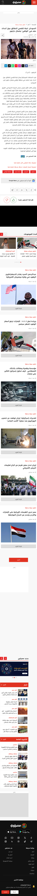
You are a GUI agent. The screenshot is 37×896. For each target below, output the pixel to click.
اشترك (5, 892)
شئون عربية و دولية (20, 25)
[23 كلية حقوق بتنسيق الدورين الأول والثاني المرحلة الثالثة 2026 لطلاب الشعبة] (22, 756)
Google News (13, 180)
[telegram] (31, 841)
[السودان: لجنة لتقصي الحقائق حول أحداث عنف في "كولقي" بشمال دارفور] (31, 190)
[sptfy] (18, 841)
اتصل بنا (10, 855)
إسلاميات (31, 873)
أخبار (29, 25)
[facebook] (31, 837)
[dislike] (7, 200)
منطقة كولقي (7, 172)
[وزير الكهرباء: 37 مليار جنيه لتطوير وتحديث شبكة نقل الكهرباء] (22, 729)
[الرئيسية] (19, 2)
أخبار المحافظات (13, 718)
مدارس (15, 745)
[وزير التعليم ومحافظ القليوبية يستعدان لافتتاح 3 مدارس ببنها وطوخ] (22, 747)
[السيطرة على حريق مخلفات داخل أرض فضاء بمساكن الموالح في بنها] (22, 720)
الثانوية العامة (21, 739)
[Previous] (5, 234)
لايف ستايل (31, 861)
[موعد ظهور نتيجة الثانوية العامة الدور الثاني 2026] (22, 774)
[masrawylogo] (18, 825)
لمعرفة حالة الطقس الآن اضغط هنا (25, 163)
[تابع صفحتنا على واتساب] (12, 65)
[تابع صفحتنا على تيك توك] (9, 65)
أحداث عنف (17, 172)
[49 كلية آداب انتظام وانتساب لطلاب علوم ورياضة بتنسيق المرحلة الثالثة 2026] (22, 765)
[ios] (12, 832)
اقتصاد (32, 855)
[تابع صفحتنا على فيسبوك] (26, 65)
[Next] (1, 234)
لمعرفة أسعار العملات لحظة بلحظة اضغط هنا (22, 167)
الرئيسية (34, 25)
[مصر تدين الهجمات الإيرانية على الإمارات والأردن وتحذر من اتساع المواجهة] (18, 533)
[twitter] (25, 837)
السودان (26, 172)
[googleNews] (6, 841)
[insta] (18, 837)
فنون (32, 867)
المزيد (18, 560)
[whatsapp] (6, 837)
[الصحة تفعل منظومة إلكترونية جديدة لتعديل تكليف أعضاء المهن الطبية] (22, 701)
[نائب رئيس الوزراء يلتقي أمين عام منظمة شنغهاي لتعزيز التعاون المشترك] (22, 692)
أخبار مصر (14, 690)
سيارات (32, 870)
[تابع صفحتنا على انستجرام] (19, 65)
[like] (13, 200)
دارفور (33, 172)
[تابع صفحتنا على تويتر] (23, 65)
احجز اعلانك (9, 858)
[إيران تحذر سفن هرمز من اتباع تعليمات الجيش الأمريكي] (18, 485)
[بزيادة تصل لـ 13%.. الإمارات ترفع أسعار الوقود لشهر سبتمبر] (18, 342)
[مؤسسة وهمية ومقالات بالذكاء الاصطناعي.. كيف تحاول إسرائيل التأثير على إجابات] (18, 391)
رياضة (32, 858)
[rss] (12, 841)
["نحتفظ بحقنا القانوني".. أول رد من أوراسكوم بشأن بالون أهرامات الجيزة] (22, 711)
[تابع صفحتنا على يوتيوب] (16, 65)
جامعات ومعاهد (12, 754)
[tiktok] (25, 841)
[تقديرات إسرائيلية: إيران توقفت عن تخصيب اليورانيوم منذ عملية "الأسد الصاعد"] (18, 438)
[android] (24, 832)
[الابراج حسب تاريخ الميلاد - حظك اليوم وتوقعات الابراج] (14, 669)
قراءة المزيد (18, 308)
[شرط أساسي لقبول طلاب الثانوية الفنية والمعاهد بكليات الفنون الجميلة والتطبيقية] (22, 784)
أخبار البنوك (31, 864)
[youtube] (12, 837)
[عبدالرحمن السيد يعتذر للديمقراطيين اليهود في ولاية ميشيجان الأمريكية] (18, 295)
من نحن (10, 851)
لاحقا (14, 892)
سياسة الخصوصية (7, 861)
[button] (34, 2)
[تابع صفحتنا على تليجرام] (5, 65)
